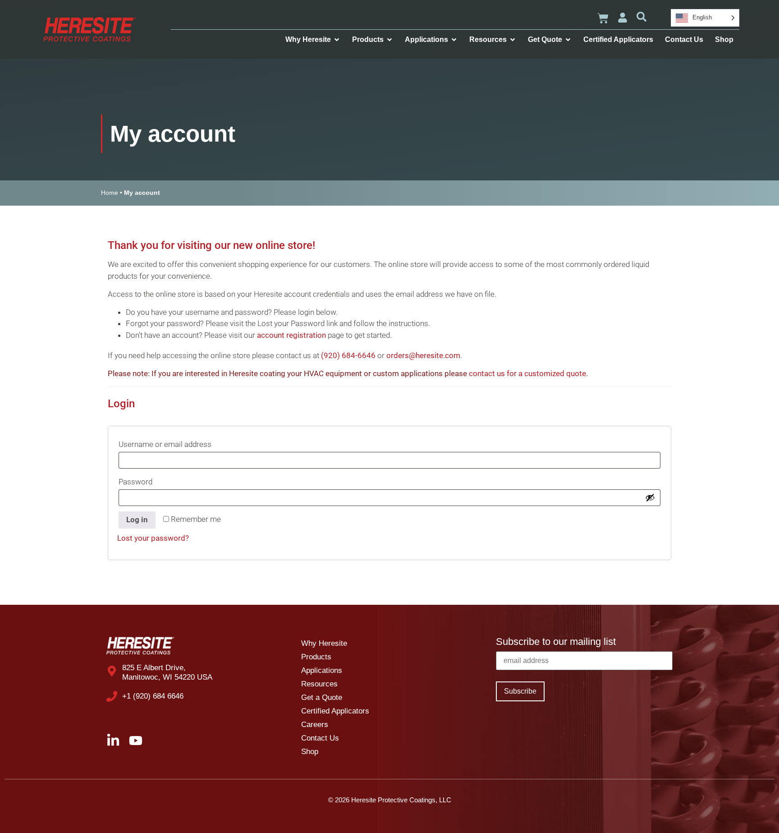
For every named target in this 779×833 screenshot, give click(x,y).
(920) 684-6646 (348, 355)
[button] (641, 17)
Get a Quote (321, 697)
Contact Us (320, 738)
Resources (319, 684)
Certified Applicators (335, 711)
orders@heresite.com (423, 355)
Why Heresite (324, 643)
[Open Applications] (454, 39)
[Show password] (650, 497)
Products (316, 657)
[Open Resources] (512, 39)
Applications (321, 670)
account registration (291, 335)
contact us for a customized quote (527, 373)
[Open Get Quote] (568, 39)
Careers (314, 724)
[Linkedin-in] (113, 740)
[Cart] (603, 18)
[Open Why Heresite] (336, 39)
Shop (309, 751)
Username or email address (182, 443)
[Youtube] (135, 740)
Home (109, 192)
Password (153, 480)
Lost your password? (153, 538)
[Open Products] (389, 39)
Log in (137, 519)
